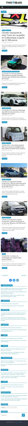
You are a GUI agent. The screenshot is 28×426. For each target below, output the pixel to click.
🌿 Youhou (4, 381)
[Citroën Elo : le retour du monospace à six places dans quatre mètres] (14, 238)
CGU (16, 422)
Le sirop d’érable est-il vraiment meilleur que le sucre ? (12, 384)
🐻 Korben (4, 335)
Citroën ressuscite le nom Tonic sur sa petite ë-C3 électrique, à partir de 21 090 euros (13, 36)
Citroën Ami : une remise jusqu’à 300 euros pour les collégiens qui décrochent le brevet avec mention (13, 146)
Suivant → (24, 275)
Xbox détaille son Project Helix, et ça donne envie (11, 327)
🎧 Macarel (4, 345)
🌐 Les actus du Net (6, 357)
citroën (3, 30)
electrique (8, 30)
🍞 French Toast (6, 392)
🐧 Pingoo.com (5, 300)
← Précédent (4, 275)
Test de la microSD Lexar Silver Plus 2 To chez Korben (12, 305)
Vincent (11, 42)
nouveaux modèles (15, 71)
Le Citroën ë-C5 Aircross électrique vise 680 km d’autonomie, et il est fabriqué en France (13, 112)
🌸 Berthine (4, 369)
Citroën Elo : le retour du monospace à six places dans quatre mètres (11, 257)
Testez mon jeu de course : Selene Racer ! (10, 303)
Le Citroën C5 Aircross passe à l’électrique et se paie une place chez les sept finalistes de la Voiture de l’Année (14, 76)
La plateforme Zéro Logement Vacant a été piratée (11, 338)
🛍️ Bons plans (5, 310)
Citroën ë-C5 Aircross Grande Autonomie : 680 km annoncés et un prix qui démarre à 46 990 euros (14, 221)
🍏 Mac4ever (5, 324)
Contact (20, 422)
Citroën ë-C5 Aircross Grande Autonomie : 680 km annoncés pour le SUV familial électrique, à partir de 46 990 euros (14, 184)
